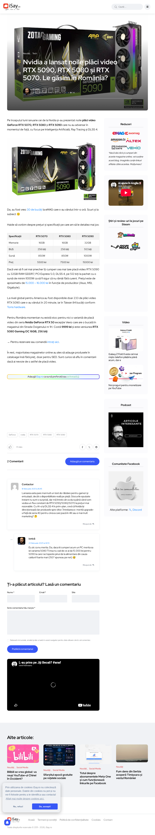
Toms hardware (16, 307)
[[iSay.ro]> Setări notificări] (7, 822)
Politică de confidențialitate (74, 819)
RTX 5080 (47, 435)
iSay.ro (39, 376)
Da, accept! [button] (45, 806)
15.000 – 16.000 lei (36, 283)
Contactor (28, 484)
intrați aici (53, 342)
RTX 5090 (61, 435)
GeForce (12, 435)
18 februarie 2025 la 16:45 (32, 489)
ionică (32, 538)
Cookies (96, 819)
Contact (108, 819)
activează (72, 376)
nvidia (23, 435)
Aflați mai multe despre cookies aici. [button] (25, 798)
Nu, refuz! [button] (18, 806)
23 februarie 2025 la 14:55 (39, 543)
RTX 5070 (34, 435)
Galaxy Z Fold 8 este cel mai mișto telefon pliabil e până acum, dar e (123, 357)
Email (42, 592)
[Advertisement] (54, 405)
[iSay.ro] (12, 7)
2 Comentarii (15, 461)
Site (73, 592)
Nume (10, 592)
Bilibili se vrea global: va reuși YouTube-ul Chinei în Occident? (22, 775)
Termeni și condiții (47, 819)
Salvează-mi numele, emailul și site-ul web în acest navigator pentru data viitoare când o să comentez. (50, 640)
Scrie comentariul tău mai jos (21, 608)
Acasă (31, 819)
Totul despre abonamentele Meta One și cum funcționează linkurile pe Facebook (95, 778)
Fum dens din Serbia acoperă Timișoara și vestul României (129, 775)
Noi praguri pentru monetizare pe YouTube (125, 387)
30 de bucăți (34, 209)
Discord (137, 509)
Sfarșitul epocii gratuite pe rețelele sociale (58, 776)
